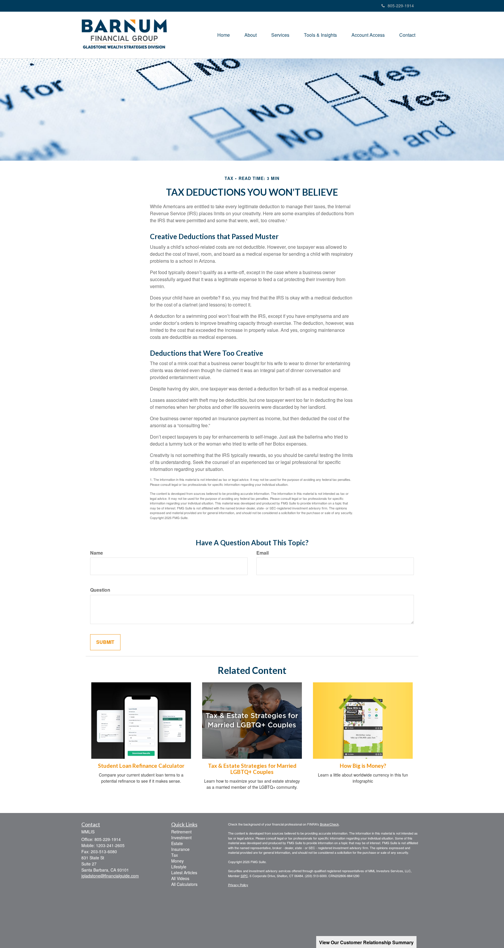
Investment (181, 837)
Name (96, 553)
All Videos (180, 878)
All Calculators (184, 884)
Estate (177, 843)
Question (100, 590)
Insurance (180, 849)
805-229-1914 (401, 5)
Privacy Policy (238, 884)
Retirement (181, 832)
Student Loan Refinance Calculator (141, 766)
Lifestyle (178, 867)
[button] (250, 35)
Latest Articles (184, 872)
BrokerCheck (329, 824)
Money (177, 861)
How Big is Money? (363, 766)
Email (262, 553)
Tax (174, 855)
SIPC (244, 875)
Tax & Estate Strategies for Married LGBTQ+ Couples (252, 769)
